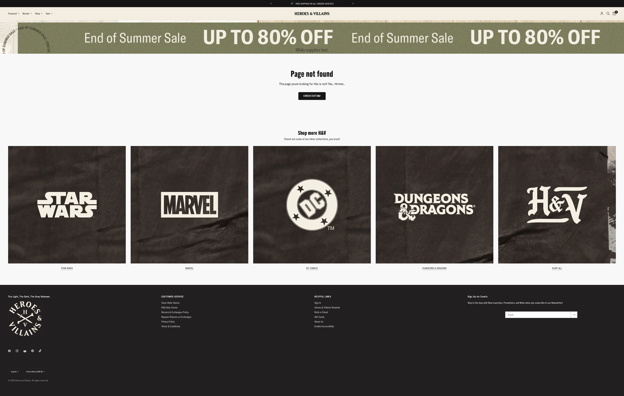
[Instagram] (19, 350)
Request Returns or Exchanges (176, 316)
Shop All (557, 268)
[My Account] (602, 13)
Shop (37, 13)
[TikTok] (42, 350)
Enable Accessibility (324, 326)
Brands (26, 13)
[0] (613, 13)
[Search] (608, 13)
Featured (12, 13)
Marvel (189, 268)
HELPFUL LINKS (322, 296)
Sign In (317, 302)
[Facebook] (11, 350)
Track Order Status (170, 302)
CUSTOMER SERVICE (172, 296)
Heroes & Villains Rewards (327, 307)
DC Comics (312, 268)
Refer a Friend (321, 312)
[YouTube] (27, 351)
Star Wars (67, 268)
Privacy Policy (168, 321)
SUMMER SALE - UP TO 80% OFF (314, 3)
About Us (319, 321)
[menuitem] (14, 13)
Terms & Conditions (170, 326)
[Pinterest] (34, 350)
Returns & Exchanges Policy (175, 312)
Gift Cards (319, 316)
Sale (48, 13)
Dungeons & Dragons (434, 268)
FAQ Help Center (169, 307)
